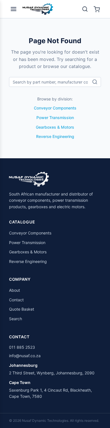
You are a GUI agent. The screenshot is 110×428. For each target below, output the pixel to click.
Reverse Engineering (55, 136)
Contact (16, 299)
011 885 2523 (22, 347)
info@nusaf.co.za (25, 355)
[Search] (85, 9)
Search (15, 318)
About (14, 290)
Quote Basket (21, 309)
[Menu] (13, 9)
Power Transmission (55, 117)
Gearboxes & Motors (55, 127)
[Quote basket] (97, 9)
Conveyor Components (55, 108)
